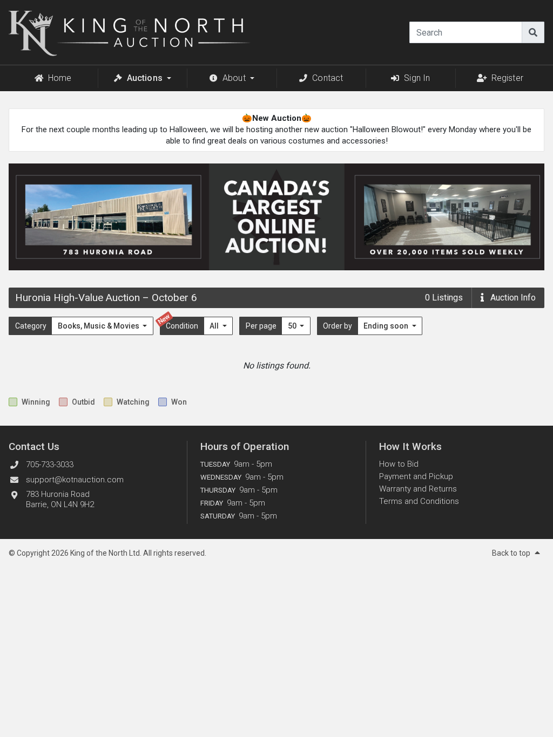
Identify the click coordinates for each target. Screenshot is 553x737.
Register (507, 78)
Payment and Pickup (416, 476)
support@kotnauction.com (75, 479)
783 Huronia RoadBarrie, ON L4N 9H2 (60, 499)
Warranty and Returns (418, 489)
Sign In (417, 78)
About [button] (234, 78)
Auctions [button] (145, 78)
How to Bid (399, 464)
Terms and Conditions (419, 501)
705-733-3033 (49, 464)
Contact (327, 78)
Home (60, 78)
